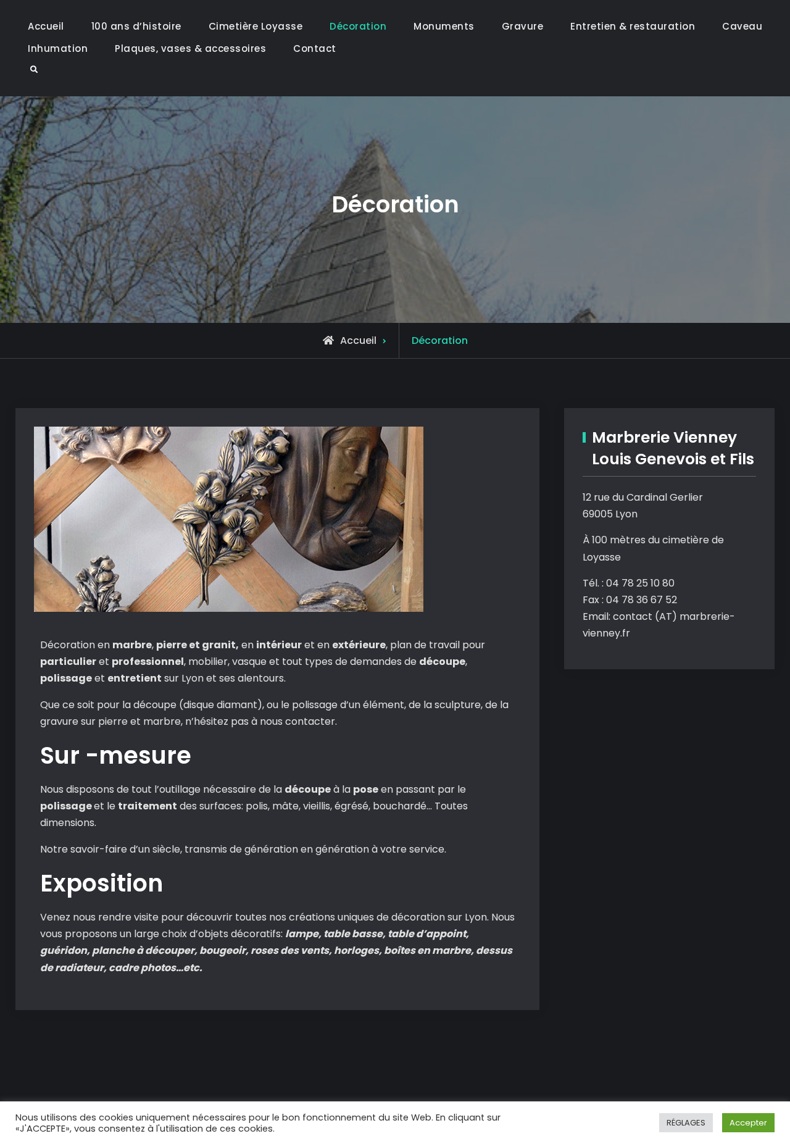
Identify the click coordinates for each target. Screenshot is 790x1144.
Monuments (444, 26)
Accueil (46, 26)
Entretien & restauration (632, 26)
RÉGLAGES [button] (686, 1123)
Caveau (742, 26)
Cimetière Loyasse (256, 26)
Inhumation (58, 48)
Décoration (358, 26)
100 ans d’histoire (136, 26)
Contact (314, 48)
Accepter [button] (748, 1123)
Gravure (523, 26)
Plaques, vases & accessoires (190, 48)
